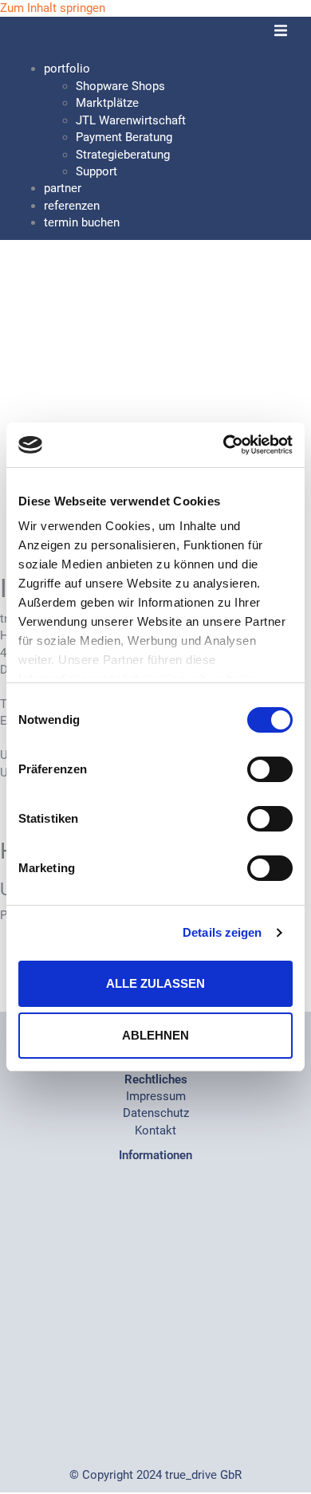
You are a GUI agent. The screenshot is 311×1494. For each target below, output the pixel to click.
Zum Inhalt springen (52, 8)
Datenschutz (156, 1113)
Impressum (156, 1096)
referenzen (72, 206)
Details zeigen (222, 932)
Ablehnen (155, 1035)
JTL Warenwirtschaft (131, 120)
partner (62, 188)
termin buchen (82, 222)
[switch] (270, 769)
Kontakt (155, 1130)
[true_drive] (72, 38)
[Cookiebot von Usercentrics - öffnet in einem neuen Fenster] (224, 444)
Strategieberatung (123, 154)
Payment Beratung (124, 137)
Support (96, 171)
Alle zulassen (155, 983)
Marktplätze (107, 103)
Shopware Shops (120, 86)
